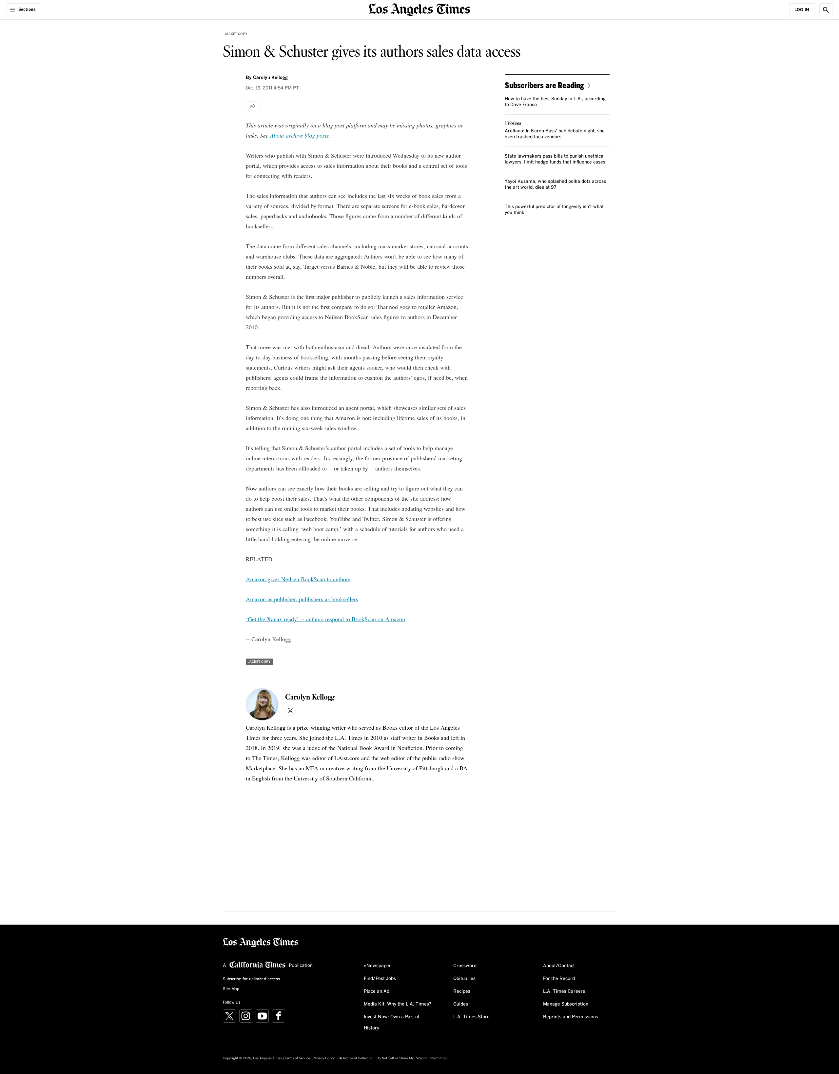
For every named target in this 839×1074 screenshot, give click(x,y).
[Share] (253, 105)
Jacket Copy (235, 34)
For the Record (559, 978)
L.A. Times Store (471, 1017)
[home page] (419, 9)
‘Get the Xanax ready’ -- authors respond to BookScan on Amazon (325, 619)
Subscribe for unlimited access (251, 979)
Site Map (231, 989)
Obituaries (464, 978)
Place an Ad (376, 991)
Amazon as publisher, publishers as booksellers (302, 599)
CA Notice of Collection (356, 1058)
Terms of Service (297, 1058)
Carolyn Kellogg (270, 77)
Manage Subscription (565, 1004)
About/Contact (559, 966)
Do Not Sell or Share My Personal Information (412, 1058)
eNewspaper (377, 966)
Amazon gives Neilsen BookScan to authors (298, 579)
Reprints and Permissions (570, 1017)
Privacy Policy (324, 1058)
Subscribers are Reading (544, 85)
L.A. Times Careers (564, 991)
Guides (460, 1004)
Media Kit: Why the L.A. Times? (397, 1004)
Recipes (461, 991)
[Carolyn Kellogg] (262, 704)
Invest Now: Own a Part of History (392, 1022)
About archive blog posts (299, 135)
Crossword (465, 966)
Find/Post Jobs (380, 978)
